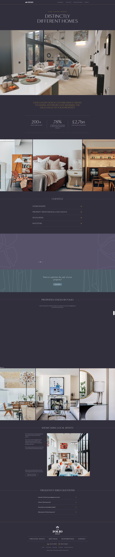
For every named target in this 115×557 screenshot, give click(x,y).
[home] (29, 2)
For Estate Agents (37, 539)
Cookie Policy (61, 547)
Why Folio (53, 539)
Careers (43, 547)
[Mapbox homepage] (2, 367)
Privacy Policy (55, 547)
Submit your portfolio (31, 474)
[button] (61, 2)
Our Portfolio (67, 539)
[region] (57, 339)
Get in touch (57, 284)
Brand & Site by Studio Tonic (68, 547)
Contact (82, 539)
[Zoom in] (114, 311)
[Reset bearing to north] (114, 314)
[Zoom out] (114, 313)
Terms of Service (48, 547)
